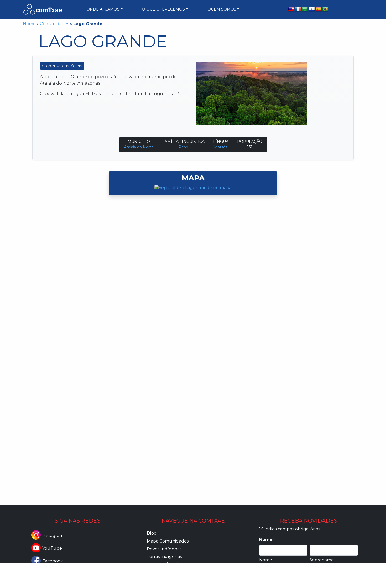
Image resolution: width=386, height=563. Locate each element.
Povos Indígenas (164, 548)
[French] (298, 9)
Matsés (220, 147)
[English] (291, 9)
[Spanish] (318, 9)
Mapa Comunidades (168, 541)
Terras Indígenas (164, 556)
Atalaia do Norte (139, 147)
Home (29, 23)
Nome (265, 559)
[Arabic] (305, 9)
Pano (183, 147)
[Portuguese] (325, 9)
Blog (152, 533)
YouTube (52, 548)
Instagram (53, 535)
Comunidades (54, 23)
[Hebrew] (312, 9)
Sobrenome (322, 559)
